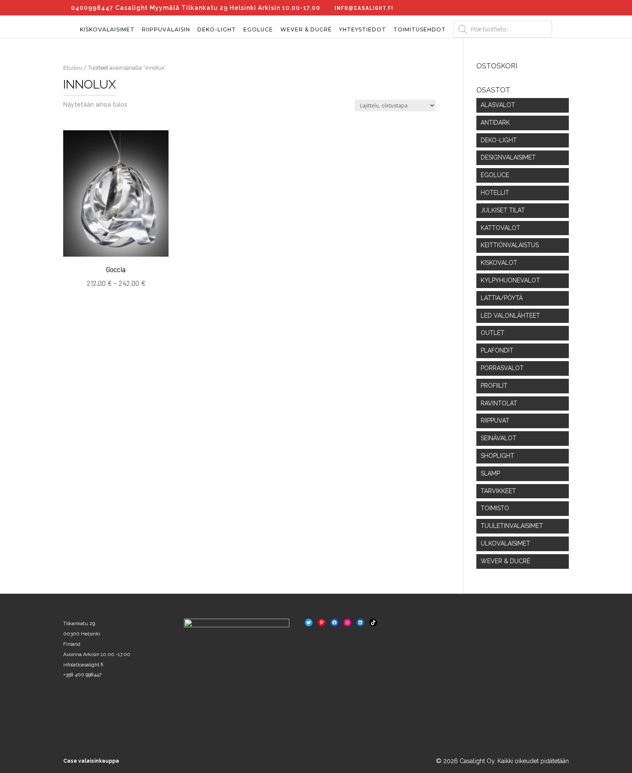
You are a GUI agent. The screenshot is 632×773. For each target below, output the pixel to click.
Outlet (492, 332)
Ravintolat (499, 403)
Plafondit (497, 350)
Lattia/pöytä (502, 297)
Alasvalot (498, 104)
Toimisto (495, 508)
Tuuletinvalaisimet (512, 525)
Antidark (495, 122)
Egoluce (258, 30)
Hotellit (495, 192)
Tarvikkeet (498, 491)
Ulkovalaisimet (505, 543)
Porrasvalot (502, 368)
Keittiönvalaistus (510, 245)
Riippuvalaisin (166, 30)
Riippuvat (495, 420)
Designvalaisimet (508, 157)
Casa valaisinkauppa (91, 761)
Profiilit (494, 385)
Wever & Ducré (306, 30)
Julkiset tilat (503, 210)
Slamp (490, 473)
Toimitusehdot (419, 30)
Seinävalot (498, 438)
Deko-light (216, 30)
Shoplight (497, 455)
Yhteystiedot (362, 30)
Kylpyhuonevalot (510, 280)
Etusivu (72, 67)
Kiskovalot (499, 262)
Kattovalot (500, 227)
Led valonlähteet (510, 315)
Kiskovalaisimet (107, 30)
